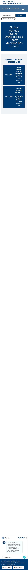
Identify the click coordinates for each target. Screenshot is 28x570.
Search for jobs (7, 15)
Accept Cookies (6, 567)
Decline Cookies (18, 567)
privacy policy (11, 565)
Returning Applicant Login (11, 3)
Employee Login (7, 1)
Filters (20, 15)
